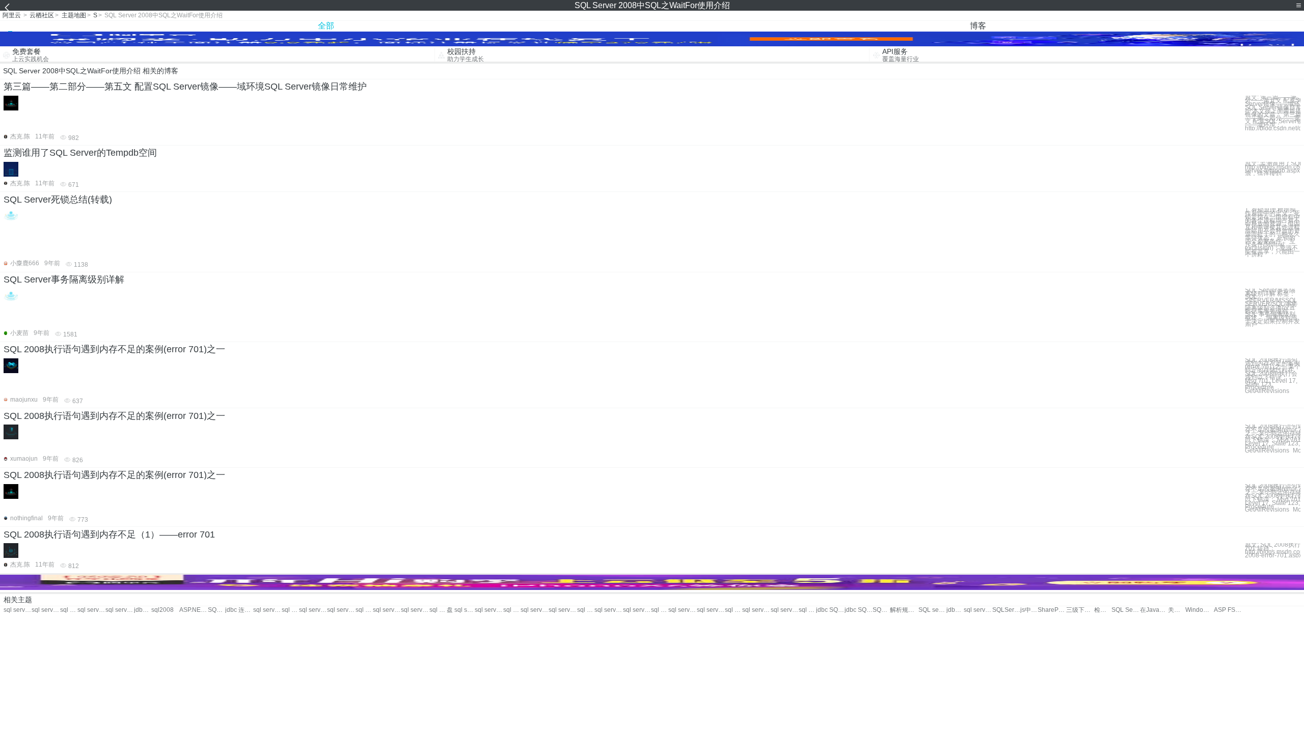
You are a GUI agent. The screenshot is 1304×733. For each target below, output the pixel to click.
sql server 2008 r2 (68, 610)
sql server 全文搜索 (711, 610)
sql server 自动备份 (682, 610)
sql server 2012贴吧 (512, 610)
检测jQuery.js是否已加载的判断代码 (1102, 610)
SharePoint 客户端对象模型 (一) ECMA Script (1052, 610)
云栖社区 (42, 15)
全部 (326, 25)
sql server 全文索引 (659, 610)
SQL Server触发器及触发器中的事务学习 (1125, 610)
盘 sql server (461, 610)
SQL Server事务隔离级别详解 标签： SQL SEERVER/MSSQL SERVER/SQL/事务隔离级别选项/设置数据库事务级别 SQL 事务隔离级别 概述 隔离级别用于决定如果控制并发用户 (1272, 308)
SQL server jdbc (881, 610)
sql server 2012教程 (807, 610)
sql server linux (785, 610)
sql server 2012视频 (733, 610)
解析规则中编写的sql (904, 610)
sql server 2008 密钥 (18, 610)
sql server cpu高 (978, 610)
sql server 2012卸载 (535, 610)
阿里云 (12, 15)
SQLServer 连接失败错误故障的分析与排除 (1006, 610)
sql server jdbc (563, 610)
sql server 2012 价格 (756, 610)
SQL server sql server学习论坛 (216, 610)
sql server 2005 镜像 (637, 610)
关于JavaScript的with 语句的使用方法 (1176, 610)
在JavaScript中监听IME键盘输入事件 (1154, 610)
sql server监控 (267, 610)
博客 (978, 25)
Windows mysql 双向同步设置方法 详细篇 (1199, 610)
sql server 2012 (313, 610)
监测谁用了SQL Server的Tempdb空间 (80, 153)
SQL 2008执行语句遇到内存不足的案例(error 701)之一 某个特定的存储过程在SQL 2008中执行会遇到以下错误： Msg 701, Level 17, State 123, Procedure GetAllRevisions (1272, 375)
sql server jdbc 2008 (91, 610)
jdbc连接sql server (955, 610)
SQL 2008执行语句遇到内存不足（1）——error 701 (109, 534)
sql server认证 (415, 610)
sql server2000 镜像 (608, 610)
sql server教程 (387, 610)
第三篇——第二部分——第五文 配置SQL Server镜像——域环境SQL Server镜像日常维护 (185, 86)
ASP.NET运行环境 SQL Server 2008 (193, 610)
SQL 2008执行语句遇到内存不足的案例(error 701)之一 (114, 349)
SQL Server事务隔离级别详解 (64, 279)
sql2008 (162, 610)
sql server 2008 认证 (46, 610)
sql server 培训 (341, 610)
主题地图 (74, 15)
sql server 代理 (290, 610)
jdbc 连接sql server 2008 (142, 610)
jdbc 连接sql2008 (239, 610)
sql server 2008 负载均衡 (119, 610)
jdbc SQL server (830, 610)
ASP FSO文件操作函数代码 (1228, 610)
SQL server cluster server (932, 610)
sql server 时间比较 (489, 610)
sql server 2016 (438, 610)
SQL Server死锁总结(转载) (58, 199)
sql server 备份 (364, 610)
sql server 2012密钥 (585, 610)
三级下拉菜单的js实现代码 (1080, 610)
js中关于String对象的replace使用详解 (1029, 610)
